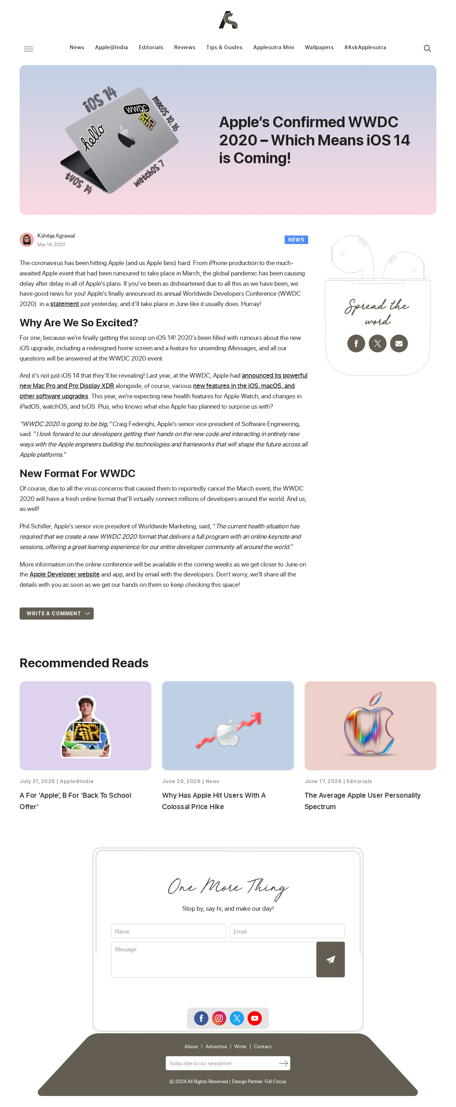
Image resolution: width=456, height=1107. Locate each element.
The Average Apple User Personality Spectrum (363, 800)
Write (240, 1046)
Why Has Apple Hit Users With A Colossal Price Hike (214, 800)
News (77, 48)
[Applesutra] (228, 20)
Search (427, 48)
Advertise (216, 1046)
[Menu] (28, 49)
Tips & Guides (224, 48)
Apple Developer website (65, 574)
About (191, 1046)
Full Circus (275, 1081)
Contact (263, 1046)
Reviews (185, 48)
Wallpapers (319, 48)
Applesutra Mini (273, 48)
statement (64, 303)
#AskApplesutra (365, 48)
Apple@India (111, 48)
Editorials (151, 48)
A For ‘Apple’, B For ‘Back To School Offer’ (75, 800)
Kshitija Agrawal (56, 235)
